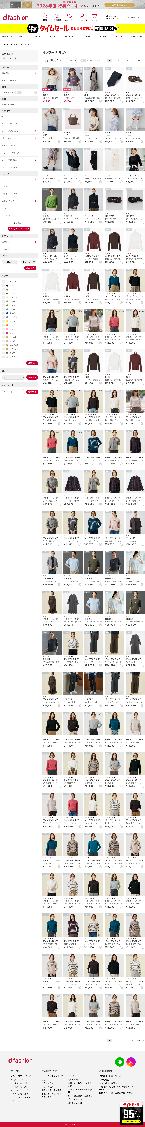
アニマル (13, 353)
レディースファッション (11, 130)
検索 (45, 20)
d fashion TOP (6, 44)
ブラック (13, 285)
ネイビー (13, 313)
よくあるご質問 (75, 1102)
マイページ (82, 20)
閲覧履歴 (57, 20)
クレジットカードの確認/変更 (80, 1091)
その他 (12, 357)
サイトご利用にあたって (52, 1076)
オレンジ (13, 325)
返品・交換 (47, 1097)
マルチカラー (15, 345)
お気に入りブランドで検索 (19, 228)
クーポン (72, 1076)
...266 (138, 60)
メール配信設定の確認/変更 (80, 1095)
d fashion (15, 17)
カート (95, 20)
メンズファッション (9, 123)
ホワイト (13, 281)
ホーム (4, 116)
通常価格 (6, 73)
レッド (12, 333)
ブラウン (13, 293)
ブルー (12, 309)
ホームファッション (9, 167)
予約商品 (6, 249)
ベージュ (13, 297)
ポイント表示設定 (76, 1099)
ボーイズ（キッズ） (9, 138)
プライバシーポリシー (109, 1083)
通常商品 (6, 242)
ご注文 (45, 1079)
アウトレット (16, 1100)
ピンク (12, 329)
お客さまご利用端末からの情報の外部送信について (116, 1088)
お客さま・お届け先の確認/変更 (80, 1084)
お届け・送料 (48, 1086)
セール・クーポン (9, 80)
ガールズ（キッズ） (9, 145)
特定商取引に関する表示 (110, 1076)
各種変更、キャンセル (51, 1093)
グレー (12, 289)
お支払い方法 (48, 1083)
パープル (13, 317)
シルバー (13, 341)
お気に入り (70, 20)
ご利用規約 (104, 1079)
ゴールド (13, 337)
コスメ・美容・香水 (9, 160)
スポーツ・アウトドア (10, 152)
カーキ (12, 305)
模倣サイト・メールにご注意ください (116, 1092)
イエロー (13, 321)
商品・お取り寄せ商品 (51, 1090)
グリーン (13, 301)
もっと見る (18, 223)
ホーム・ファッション (20, 1097)
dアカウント (73, 1079)
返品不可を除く (8, 104)
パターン (13, 349)
